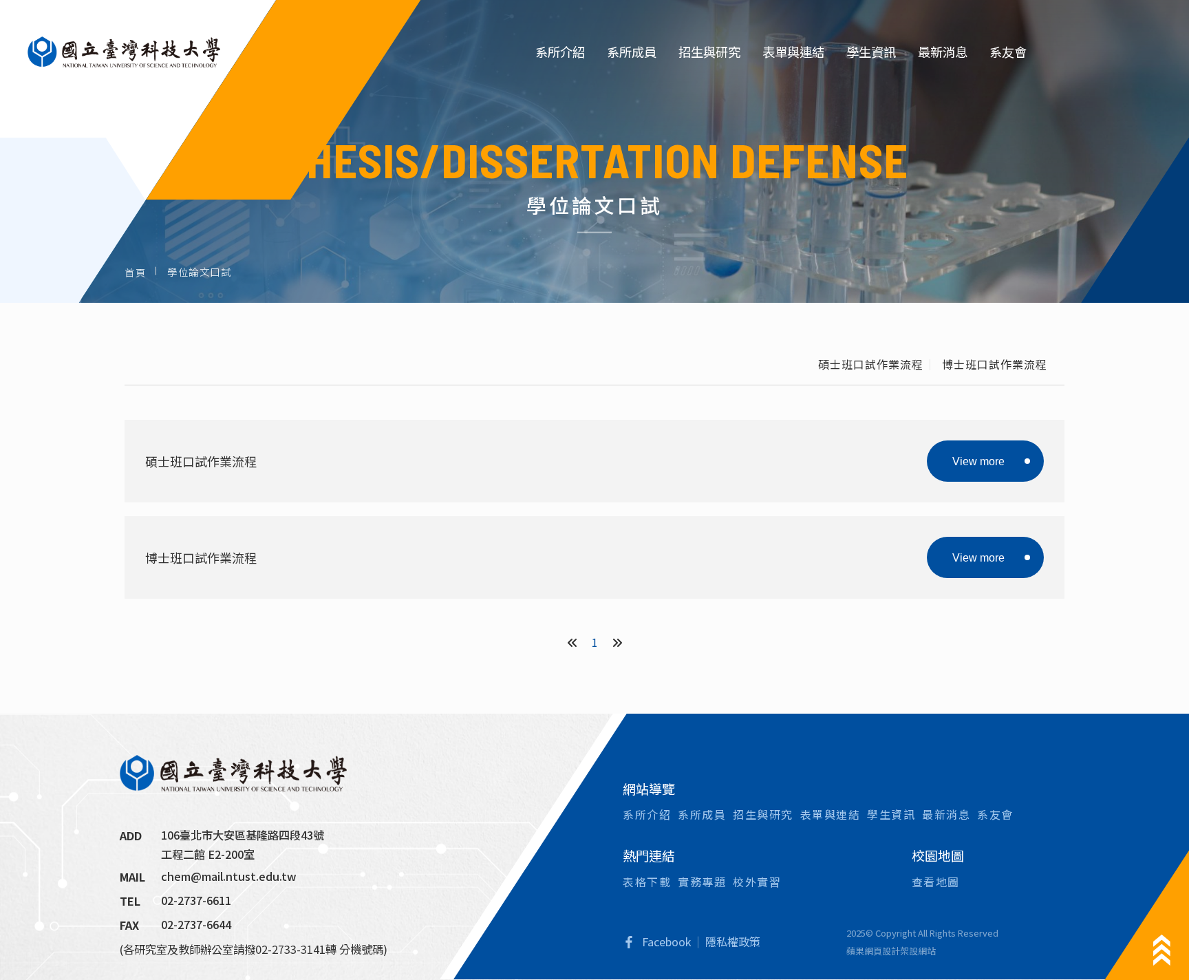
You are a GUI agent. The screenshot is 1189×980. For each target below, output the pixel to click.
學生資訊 (871, 52)
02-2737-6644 (196, 924)
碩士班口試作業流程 (870, 364)
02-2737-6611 (196, 900)
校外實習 (757, 881)
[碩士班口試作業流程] (594, 461)
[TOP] (1161, 950)
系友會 (1008, 52)
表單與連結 (793, 52)
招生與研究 (709, 52)
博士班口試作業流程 (994, 364)
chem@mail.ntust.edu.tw (229, 876)
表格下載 (647, 881)
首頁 (135, 271)
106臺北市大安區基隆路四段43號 (242, 835)
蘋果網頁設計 (873, 950)
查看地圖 (936, 881)
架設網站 (918, 950)
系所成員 (631, 52)
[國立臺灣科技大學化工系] (124, 51)
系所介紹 (560, 52)
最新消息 (942, 52)
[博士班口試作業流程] (594, 557)
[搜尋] (1060, 52)
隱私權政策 (732, 941)
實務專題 (702, 881)
